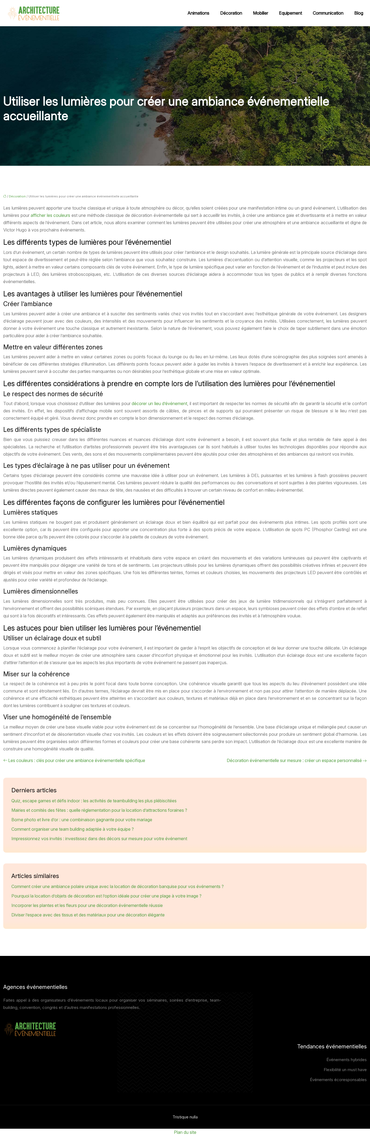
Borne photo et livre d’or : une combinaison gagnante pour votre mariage (81, 819)
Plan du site (185, 1132)
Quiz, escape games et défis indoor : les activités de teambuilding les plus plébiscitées (94, 800)
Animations (198, 13)
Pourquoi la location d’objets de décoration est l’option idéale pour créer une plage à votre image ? (106, 896)
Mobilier (260, 13)
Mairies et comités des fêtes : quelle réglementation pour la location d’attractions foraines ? (99, 810)
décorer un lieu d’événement (159, 403)
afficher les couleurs (50, 215)
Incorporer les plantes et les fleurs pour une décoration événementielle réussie (87, 905)
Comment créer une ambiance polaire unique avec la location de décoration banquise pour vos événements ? (117, 886)
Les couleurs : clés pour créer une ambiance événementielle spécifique (76, 760)
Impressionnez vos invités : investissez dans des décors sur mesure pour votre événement (99, 838)
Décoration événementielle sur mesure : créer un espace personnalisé (294, 760)
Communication (328, 13)
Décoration (231, 13)
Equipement (290, 13)
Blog (358, 13)
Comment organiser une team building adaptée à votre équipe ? (72, 829)
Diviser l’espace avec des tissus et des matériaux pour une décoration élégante (88, 915)
